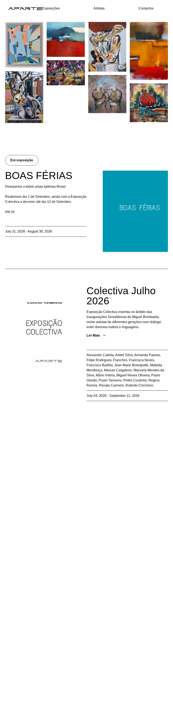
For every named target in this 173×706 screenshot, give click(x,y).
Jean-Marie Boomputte (131, 365)
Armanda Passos (147, 355)
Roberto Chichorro (139, 385)
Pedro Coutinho (135, 380)
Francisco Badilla (99, 365)
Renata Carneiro (111, 385)
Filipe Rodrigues (98, 360)
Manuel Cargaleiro (118, 370)
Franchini (120, 360)
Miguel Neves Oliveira (133, 375)
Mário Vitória (105, 375)
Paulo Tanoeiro (110, 380)
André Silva (124, 355)
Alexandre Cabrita (100, 355)
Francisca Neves (141, 360)
